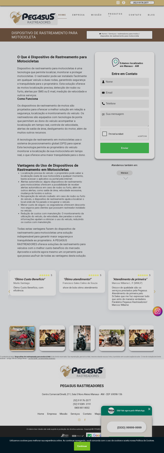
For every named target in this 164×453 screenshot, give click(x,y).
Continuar (82, 446)
